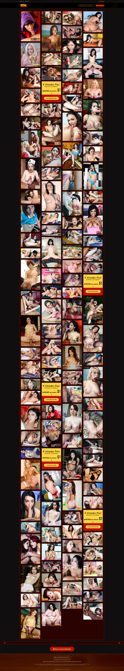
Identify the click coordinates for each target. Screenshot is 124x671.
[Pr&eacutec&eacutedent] (5, 643)
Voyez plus (69, 659)
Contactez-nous (58, 661)
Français (28, 1)
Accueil (55, 659)
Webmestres (53, 661)
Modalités (44, 661)
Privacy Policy (79, 661)
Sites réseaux (22, 1)
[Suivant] (119, 643)
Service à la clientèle (49, 661)
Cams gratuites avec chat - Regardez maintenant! (86, 5)
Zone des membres (101, 1)
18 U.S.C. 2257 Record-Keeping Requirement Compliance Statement (68, 661)
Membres (57, 659)
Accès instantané (65, 659)
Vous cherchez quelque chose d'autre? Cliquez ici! (62, 657)
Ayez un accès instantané (100, 5)
